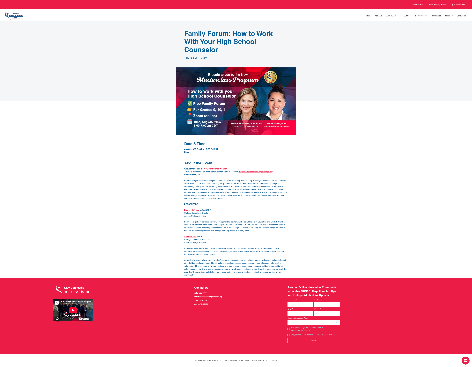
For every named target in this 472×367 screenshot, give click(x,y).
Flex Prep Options (420, 16)
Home (368, 16)
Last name (318, 300)
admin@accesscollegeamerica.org (208, 297)
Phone (317, 309)
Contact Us (461, 16)
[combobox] (314, 322)
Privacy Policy (244, 360)
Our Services (391, 16)
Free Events (404, 16)
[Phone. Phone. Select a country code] (318, 313)
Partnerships (436, 16)
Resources (448, 16)
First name (292, 300)
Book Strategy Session (439, 4)
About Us (378, 16)
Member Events (419, 4)
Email (290, 309)
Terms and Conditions (259, 360)
